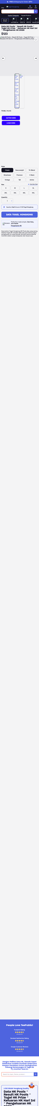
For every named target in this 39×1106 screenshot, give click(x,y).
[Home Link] (13, 7)
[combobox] (17, 11)
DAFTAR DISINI (11, 118)
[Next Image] (35, 58)
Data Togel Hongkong (19, 214)
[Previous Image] (3, 58)
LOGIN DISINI (11, 123)
